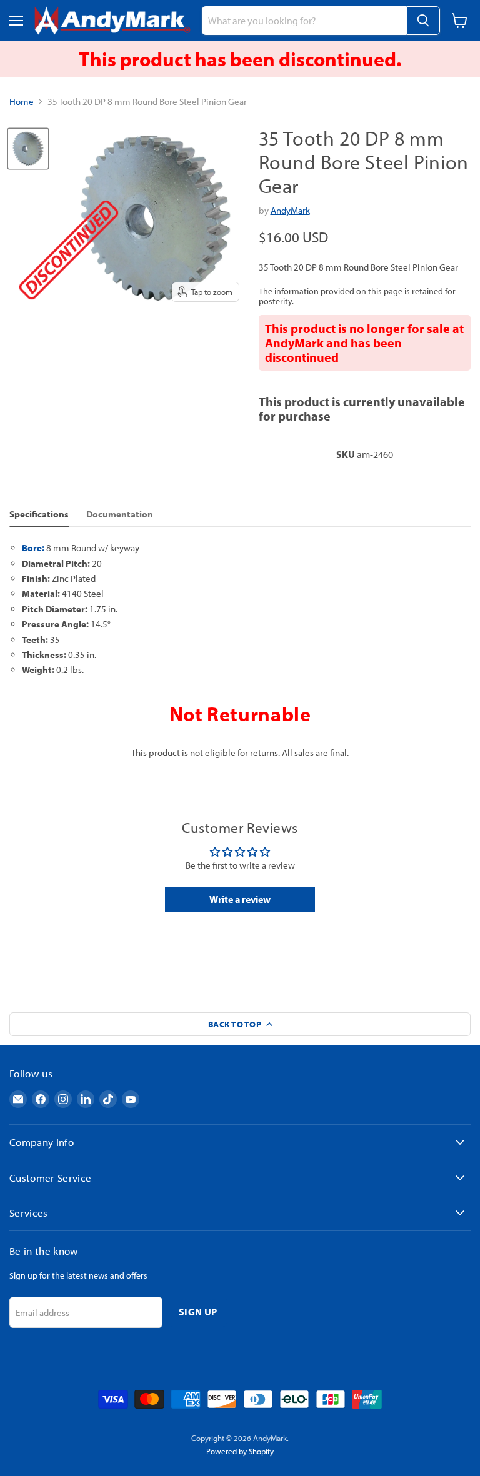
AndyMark (290, 210)
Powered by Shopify (240, 1451)
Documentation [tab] (119, 514)
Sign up (198, 1311)
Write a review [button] (240, 899)
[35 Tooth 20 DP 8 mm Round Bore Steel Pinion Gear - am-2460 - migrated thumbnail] (28, 149)
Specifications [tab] (39, 514)
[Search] (423, 20)
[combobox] (304, 20)
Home (21, 101)
